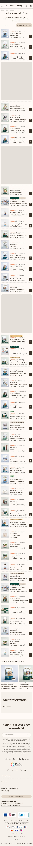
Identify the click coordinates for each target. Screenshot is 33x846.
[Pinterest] (21, 770)
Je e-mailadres (9, 735)
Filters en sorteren (22, 25)
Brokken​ (12, 10)
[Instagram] (8, 770)
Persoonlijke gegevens (16, 839)
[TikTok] (17, 770)
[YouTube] (25, 770)
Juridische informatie (16, 834)
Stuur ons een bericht (17, 796)
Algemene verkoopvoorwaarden (16, 836)
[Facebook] (12, 770)
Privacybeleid (10, 753)
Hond (7, 10)
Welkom (2, 10)
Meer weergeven (16, 21)
